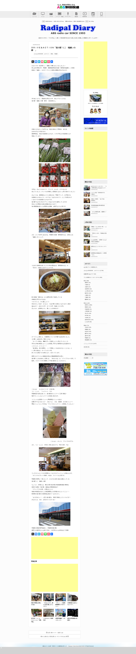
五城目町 (87, 309)
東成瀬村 (87, 339)
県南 (52, 53)
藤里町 (86, 299)
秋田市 (86, 305)
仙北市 (86, 331)
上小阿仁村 (87, 291)
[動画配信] (85, 16)
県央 (85, 303)
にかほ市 (87, 321)
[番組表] (76, 16)
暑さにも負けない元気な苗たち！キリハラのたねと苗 (54, 636)
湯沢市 (86, 335)
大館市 (86, 286)
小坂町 (86, 284)
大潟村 (86, 317)
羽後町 (56, 53)
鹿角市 (86, 282)
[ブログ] (93, 16)
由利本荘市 (87, 319)
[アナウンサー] (68, 16)
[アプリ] (101, 16)
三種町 (86, 297)
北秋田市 (87, 289)
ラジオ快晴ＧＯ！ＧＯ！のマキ (91, 277)
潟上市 (86, 313)
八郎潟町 (87, 311)
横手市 (86, 333)
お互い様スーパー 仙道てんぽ (55, 632)
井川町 (86, 315)
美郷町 (86, 329)
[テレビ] (43, 16)
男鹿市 (86, 307)
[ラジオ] (51, 16)
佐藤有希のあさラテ (89, 274)
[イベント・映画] (59, 16)
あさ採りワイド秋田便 (89, 267)
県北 (85, 280)
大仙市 (86, 327)
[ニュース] (34, 16)
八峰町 (86, 295)
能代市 (86, 293)
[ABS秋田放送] (68, 7)
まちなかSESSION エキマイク (41, 53)
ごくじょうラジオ (88, 343)
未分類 (85, 347)
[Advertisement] (54, 548)
